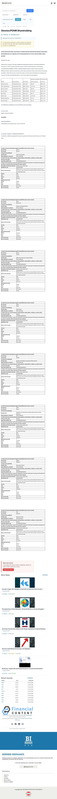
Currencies (13, 26)
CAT (12, 673)
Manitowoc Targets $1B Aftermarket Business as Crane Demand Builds (23, 668)
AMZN (2, 682)
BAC (2, 689)
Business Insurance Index (8, 19)
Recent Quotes (5, 14)
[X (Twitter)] (12, 724)
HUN (12, 633)
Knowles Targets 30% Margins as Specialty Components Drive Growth (22, 589)
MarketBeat (5, 613)
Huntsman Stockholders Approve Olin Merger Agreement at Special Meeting (24, 629)
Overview (4, 26)
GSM (12, 613)
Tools (4, 23)
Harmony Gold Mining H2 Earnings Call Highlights (17, 648)
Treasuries (24, 26)
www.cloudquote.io (28, 715)
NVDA (2, 697)
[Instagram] (22, 724)
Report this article (8, 569)
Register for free (7, 3)
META (2, 693)
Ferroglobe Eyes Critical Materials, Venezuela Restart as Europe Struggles (23, 609)
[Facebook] (15, 724)
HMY (19, 653)
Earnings (12, 653)
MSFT (2, 695)
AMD (2, 687)
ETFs (30, 19)
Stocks (24, 19)
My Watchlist (15, 14)
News (8, 26)
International (18, 26)
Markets (18, 19)
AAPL (2, 684)
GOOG (2, 691)
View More (44, 575)
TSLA (2, 702)
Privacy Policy (24, 718)
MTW (15, 673)
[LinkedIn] (19, 724)
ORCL (2, 699)
